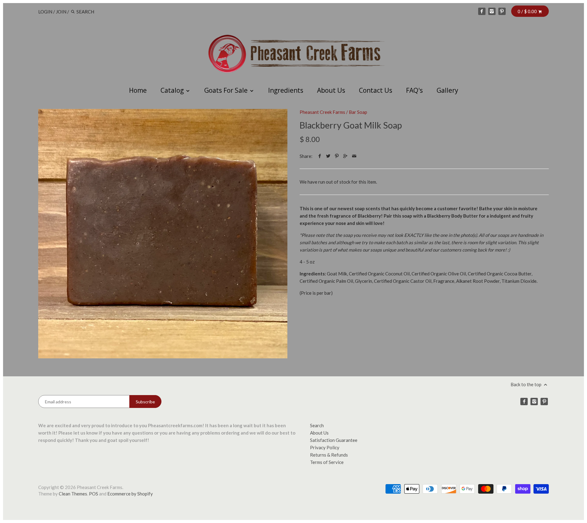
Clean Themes (73, 493)
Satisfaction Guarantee (333, 440)
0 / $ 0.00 (528, 11)
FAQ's (414, 90)
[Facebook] (481, 11)
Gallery (447, 90)
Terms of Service (327, 462)
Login (45, 11)
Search (317, 425)
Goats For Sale (226, 90)
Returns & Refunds (329, 455)
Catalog (173, 90)
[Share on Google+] (345, 156)
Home (138, 90)
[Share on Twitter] (328, 156)
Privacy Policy (324, 447)
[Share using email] (354, 156)
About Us (331, 90)
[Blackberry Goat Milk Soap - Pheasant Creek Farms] (162, 233)
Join (61, 11)
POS (93, 493)
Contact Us (375, 90)
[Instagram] (492, 11)
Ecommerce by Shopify (130, 493)
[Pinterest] (502, 11)
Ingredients (285, 90)
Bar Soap (358, 112)
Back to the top (526, 384)
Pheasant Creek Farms (322, 112)
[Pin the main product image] (337, 156)
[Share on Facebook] (320, 156)
